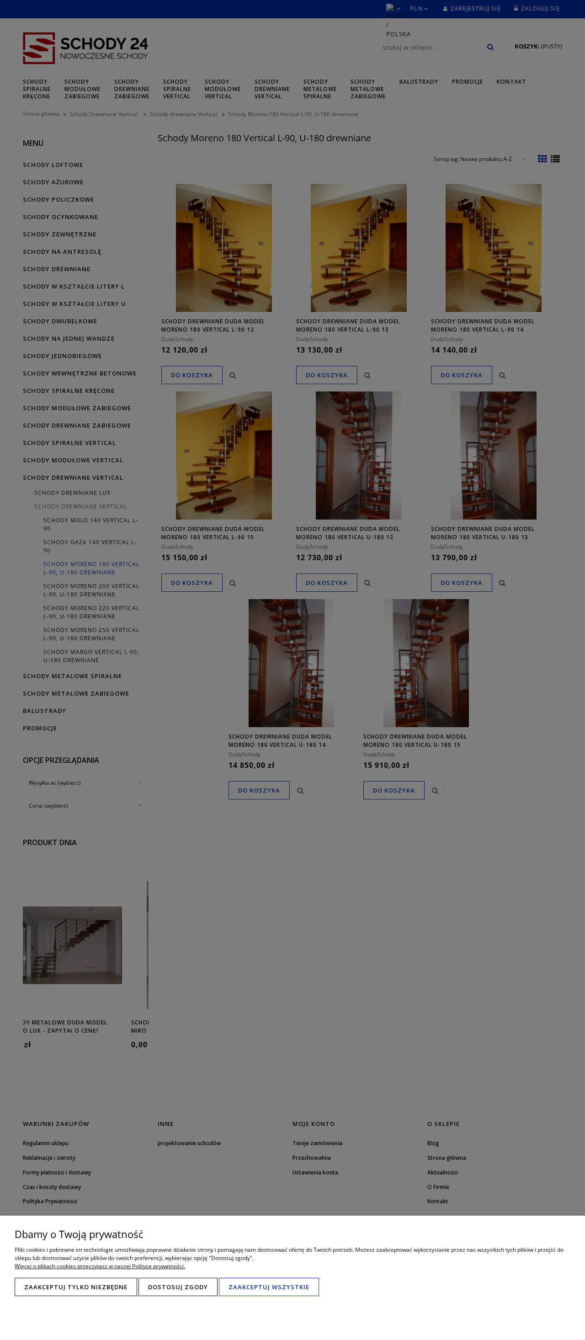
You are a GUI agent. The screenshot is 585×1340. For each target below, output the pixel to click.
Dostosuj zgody (178, 1287)
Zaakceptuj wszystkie (269, 1287)
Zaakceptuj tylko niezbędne (76, 1287)
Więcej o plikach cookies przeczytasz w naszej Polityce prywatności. (100, 1266)
